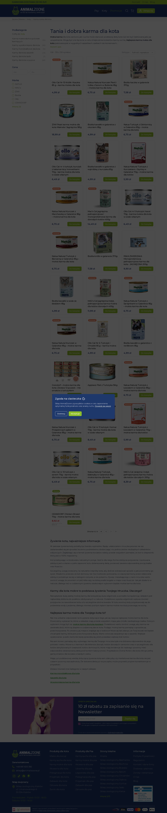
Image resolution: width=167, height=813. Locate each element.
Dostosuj (61, 414)
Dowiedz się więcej (103, 406)
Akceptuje (75, 414)
